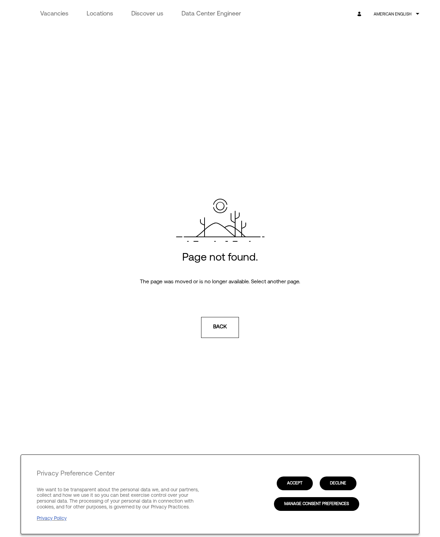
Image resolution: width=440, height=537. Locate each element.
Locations (100, 14)
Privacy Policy (52, 518)
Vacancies (54, 14)
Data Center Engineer (211, 14)
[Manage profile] (360, 14)
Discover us (147, 14)
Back (220, 327)
